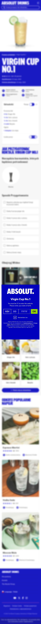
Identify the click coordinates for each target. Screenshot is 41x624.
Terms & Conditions (27, 323)
